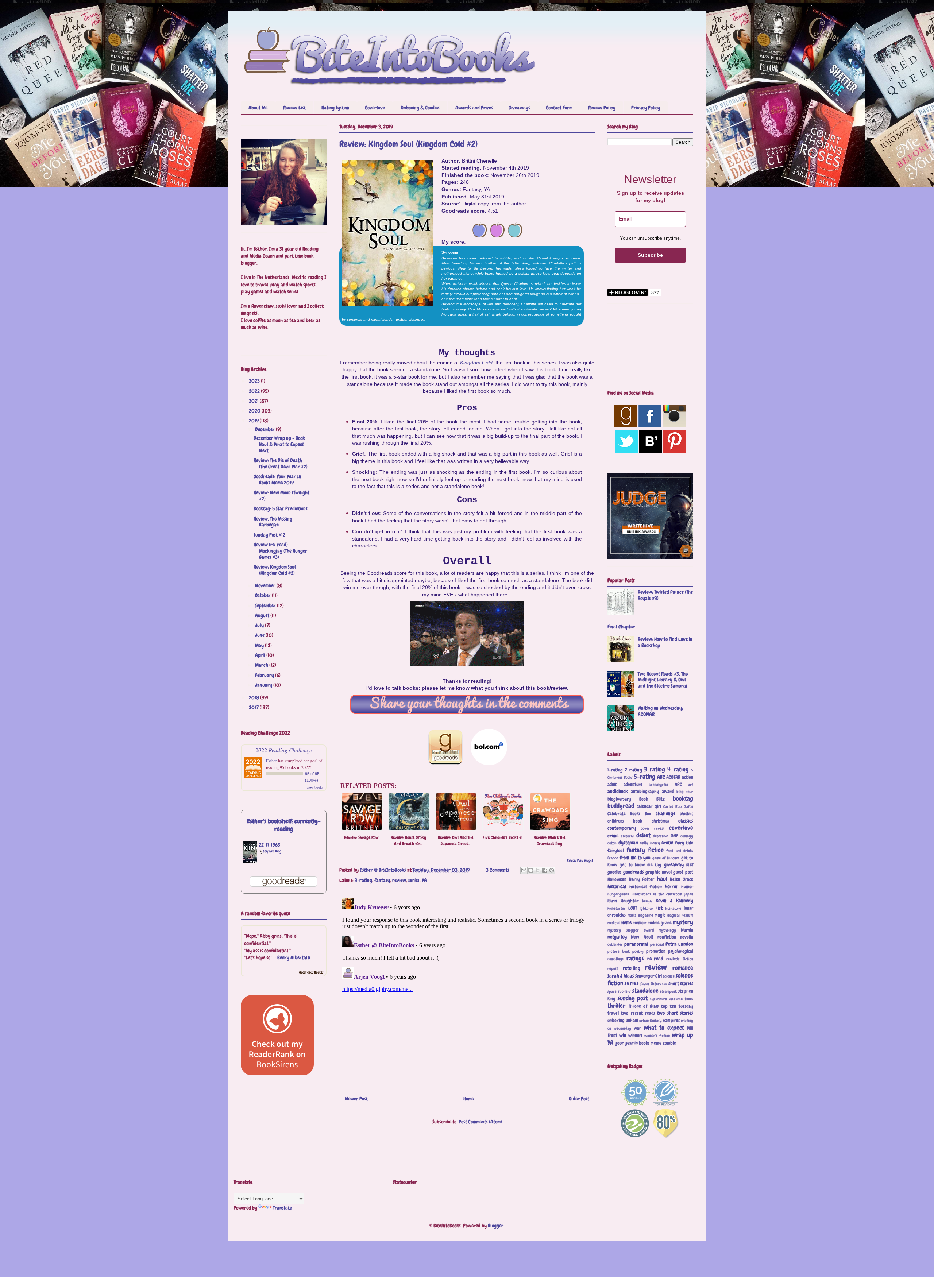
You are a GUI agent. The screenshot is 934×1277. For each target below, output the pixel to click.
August (262, 615)
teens (689, 998)
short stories (680, 983)
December (265, 429)
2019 (254, 420)
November (266, 585)
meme (626, 922)
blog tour (685, 791)
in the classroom (667, 894)
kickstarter (616, 908)
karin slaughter (622, 901)
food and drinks (679, 850)
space (612, 991)
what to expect (664, 1028)
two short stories (675, 1013)
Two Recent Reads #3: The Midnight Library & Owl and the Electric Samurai (663, 679)
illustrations (641, 894)
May (260, 645)
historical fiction (645, 887)
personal (657, 944)
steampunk (668, 991)
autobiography (645, 791)
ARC (678, 785)
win (622, 1035)
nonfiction (666, 937)
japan (688, 894)
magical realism (680, 915)
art (690, 784)
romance (682, 968)
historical (616, 886)
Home (468, 1098)
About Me (257, 107)
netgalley (617, 936)
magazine (645, 915)
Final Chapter (621, 626)
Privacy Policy (645, 107)
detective (660, 836)
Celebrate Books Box (629, 814)
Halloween (616, 879)
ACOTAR (673, 777)
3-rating (363, 880)
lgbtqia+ (646, 908)
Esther (271, 760)
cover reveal (653, 828)
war (637, 1028)
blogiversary (619, 799)
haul (662, 879)
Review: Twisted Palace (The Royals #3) (665, 595)
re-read (655, 958)
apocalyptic (658, 784)
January (264, 685)
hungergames (618, 894)
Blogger (495, 1225)
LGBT (632, 908)
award (668, 791)
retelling (631, 968)
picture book (618, 951)
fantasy (382, 880)
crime (612, 835)
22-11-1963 (269, 844)
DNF (674, 836)
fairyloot (615, 851)
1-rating (615, 770)
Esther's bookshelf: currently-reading (284, 825)
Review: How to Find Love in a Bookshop (665, 642)
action (687, 777)
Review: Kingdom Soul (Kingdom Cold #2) (275, 570)
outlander (615, 944)
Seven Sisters (650, 983)
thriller (616, 1006)
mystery (683, 922)
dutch (612, 842)
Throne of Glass (643, 1006)
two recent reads (638, 1013)
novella (686, 937)
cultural (627, 836)
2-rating (633, 769)
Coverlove (375, 107)
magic (660, 915)
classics (685, 820)
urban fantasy (650, 1020)
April (260, 655)
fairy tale (684, 843)
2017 (254, 707)
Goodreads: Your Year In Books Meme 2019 (277, 479)
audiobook (617, 791)
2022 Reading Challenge (283, 750)
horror (671, 886)
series (414, 880)
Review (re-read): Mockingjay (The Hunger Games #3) (280, 550)
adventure (633, 785)
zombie (669, 1043)
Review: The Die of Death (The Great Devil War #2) (281, 463)
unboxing (616, 1020)
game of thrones (666, 857)
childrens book (624, 821)
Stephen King (272, 851)
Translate (282, 1207)
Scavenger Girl (648, 976)
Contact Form (559, 107)
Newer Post (356, 1098)
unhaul (632, 1020)
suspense (676, 998)
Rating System (335, 107)
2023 (255, 381)
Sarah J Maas (620, 975)
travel (613, 1013)
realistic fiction (679, 958)
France (612, 857)
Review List (294, 107)
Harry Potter (642, 879)
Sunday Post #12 (269, 534)
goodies (614, 872)
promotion (655, 951)
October (263, 595)
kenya (647, 900)
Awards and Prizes (474, 107)
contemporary (621, 828)
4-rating (678, 769)
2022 (255, 391)
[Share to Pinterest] (551, 870)
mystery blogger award (630, 930)
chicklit (686, 814)
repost (612, 968)
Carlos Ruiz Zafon (678, 806)
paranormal (636, 944)
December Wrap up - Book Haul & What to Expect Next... (279, 444)
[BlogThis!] (530, 870)
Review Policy (601, 107)
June (260, 635)
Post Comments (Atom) (480, 1121)
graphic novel (658, 872)
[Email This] (524, 870)
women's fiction (657, 1035)
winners (635, 1035)
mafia (632, 915)
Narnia (687, 930)
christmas (660, 821)
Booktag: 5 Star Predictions (281, 508)
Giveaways (519, 107)
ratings (635, 958)
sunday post (633, 998)
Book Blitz (651, 799)
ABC (661, 777)
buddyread (620, 806)
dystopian (628, 842)
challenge (665, 813)
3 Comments (497, 870)
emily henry (650, 842)
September (266, 605)
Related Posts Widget (580, 860)
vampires (671, 1020)
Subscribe (650, 255)
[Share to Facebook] (544, 870)
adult (612, 785)
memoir (640, 923)
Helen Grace (681, 879)
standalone (645, 991)
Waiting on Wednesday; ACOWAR (660, 711)
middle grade (660, 923)
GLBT (689, 864)
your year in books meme (638, 1043)
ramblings (615, 958)
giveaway (674, 864)
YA (424, 880)
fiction (656, 850)
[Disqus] (467, 986)
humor (687, 887)
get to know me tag (640, 865)
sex (664, 983)
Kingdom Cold (476, 362)
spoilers (624, 991)
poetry (638, 951)
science (669, 976)
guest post (683, 872)
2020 (255, 410)
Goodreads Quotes (311, 972)
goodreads (633, 871)
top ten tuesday (677, 1006)
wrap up (682, 1035)
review (399, 880)
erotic (667, 842)
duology (686, 836)
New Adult (642, 937)
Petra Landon (679, 944)
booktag (683, 798)
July (260, 625)
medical (613, 922)
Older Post (579, 1098)
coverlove (681, 828)
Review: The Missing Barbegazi (273, 521)
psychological (680, 951)
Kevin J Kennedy (674, 900)
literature (673, 908)
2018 (254, 697)
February (265, 675)
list (659, 908)
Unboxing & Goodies (420, 107)
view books (314, 787)
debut (643, 835)
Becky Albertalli (293, 957)
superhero (658, 998)
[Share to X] (537, 870)
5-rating (644, 777)
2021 (254, 401)
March (262, 665)
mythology (667, 930)
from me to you (635, 857)
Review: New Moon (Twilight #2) (281, 495)
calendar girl (649, 806)
